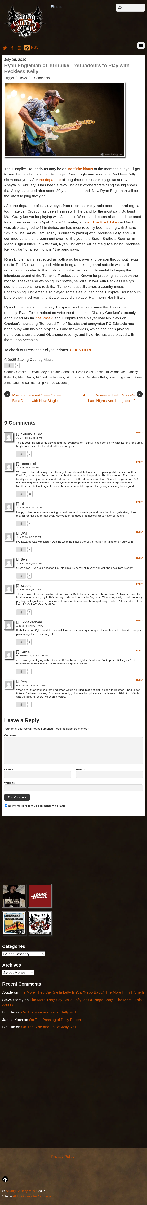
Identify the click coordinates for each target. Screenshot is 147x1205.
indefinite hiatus (80, 169)
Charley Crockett (16, 372)
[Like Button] (9, 365)
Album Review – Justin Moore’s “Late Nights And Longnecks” (112, 398)
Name (8, 769)
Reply (139, 432)
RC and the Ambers (50, 377)
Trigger (9, 78)
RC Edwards (75, 377)
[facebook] (12, 47)
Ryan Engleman (120, 377)
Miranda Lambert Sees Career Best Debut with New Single (34, 398)
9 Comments (41, 78)
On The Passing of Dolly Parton (55, 1020)
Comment (11, 735)
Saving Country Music (21, 1191)
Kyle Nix (10, 377)
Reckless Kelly (96, 377)
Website (9, 782)
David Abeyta (39, 372)
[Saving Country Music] (25, 37)
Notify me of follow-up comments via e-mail (36, 805)
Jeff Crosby (129, 372)
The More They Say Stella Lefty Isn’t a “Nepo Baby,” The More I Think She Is (82, 992)
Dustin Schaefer (62, 372)
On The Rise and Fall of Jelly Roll (48, 1012)
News (23, 78)
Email (80, 769)
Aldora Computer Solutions (32, 1196)
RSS (35, 47)
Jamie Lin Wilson (107, 372)
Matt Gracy (26, 377)
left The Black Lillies (103, 222)
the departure (50, 180)
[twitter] (5, 47)
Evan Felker (84, 372)
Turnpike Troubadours (51, 383)
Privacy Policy (62, 1156)
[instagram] (19, 47)
